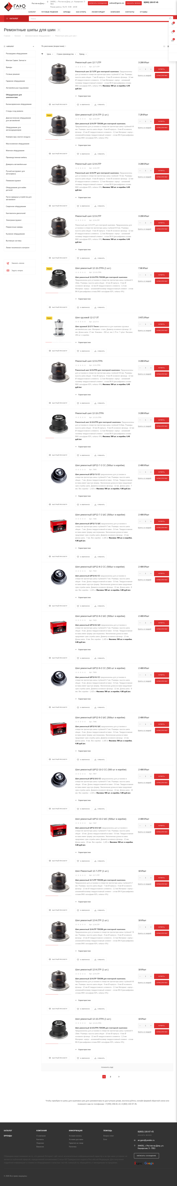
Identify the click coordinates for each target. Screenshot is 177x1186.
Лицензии (40, 1143)
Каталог (8, 1131)
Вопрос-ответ (108, 1136)
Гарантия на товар (76, 1143)
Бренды (8, 1136)
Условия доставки (76, 1139)
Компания (41, 1131)
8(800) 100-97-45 (151, 2)
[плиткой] (164, 46)
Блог (105, 1139)
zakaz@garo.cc (116, 3)
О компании (41, 1136)
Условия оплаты (75, 1136)
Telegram (163, 3)
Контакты (40, 1139)
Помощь (107, 1131)
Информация (75, 1131)
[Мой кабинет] (172, 12)
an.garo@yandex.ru (146, 1140)
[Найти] (170, 18)
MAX (168, 3)
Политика (72, 1147)
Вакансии (40, 1147)
